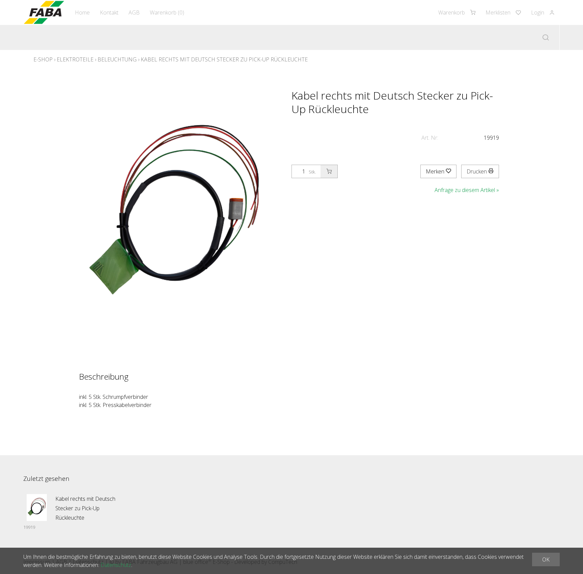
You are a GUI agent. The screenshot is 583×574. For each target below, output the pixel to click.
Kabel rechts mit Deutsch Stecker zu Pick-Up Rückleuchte (224, 59)
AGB (134, 12)
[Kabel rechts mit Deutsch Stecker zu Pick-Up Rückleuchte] (36, 507)
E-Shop (43, 59)
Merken (436, 171)
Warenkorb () (167, 12)
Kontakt (109, 12)
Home (82, 12)
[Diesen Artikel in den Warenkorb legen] (329, 171)
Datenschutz (116, 565)
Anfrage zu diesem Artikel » (467, 190)
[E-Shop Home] (44, 12)
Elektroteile (75, 59)
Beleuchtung (117, 59)
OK (546, 559)
